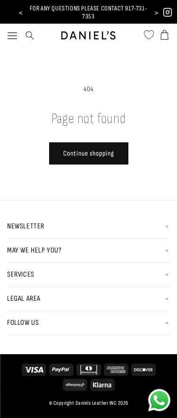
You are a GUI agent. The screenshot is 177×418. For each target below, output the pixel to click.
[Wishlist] (149, 33)
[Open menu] (12, 35)
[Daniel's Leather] (88, 32)
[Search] (29, 35)
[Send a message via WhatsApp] (159, 400)
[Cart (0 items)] (164, 33)
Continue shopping (88, 153)
